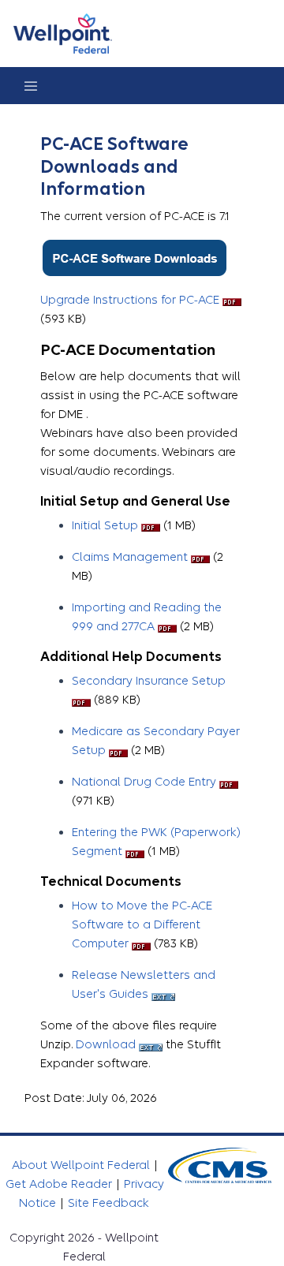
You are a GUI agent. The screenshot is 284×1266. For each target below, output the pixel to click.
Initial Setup (105, 525)
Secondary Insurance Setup (149, 681)
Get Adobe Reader (60, 1184)
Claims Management (130, 557)
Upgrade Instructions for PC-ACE (129, 300)
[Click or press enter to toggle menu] (31, 85)
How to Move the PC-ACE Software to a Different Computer (142, 924)
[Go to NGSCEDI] (62, 33)
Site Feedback (108, 1203)
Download (106, 1044)
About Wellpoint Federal (82, 1165)
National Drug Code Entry (144, 782)
